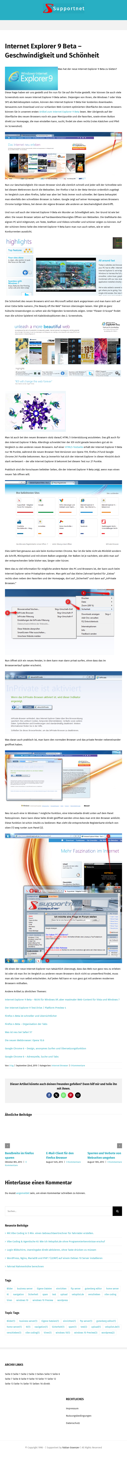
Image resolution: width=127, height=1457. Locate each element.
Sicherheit (33, 1294)
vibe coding (110, 1294)
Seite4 (40, 1374)
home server (112, 1288)
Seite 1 (16, 1374)
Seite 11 (42, 1378)
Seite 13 (9, 1383)
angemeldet (22, 1193)
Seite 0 (8, 1374)
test (54, 1294)
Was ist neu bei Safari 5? (18, 1032)
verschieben (94, 1294)
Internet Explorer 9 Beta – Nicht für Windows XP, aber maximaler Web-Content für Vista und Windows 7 (62, 999)
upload (63, 1294)
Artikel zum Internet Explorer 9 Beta (59, 111)
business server (25, 1288)
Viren (9, 1300)
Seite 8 (16, 1378)
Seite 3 (32, 1374)
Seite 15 (27, 1383)
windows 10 (22, 1300)
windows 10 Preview (43, 1300)
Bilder (10, 1288)
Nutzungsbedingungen (78, 1415)
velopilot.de (78, 1294)
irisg (11, 1065)
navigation (18, 1294)
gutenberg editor (93, 1288)
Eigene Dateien (44, 1288)
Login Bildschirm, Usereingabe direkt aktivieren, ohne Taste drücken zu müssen (51, 1249)
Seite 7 (8, 1378)
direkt (46, 1383)
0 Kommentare (78, 1065)
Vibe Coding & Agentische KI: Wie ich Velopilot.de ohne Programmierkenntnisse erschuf (56, 1241)
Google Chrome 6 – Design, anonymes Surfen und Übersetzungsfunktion (45, 1048)
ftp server (76, 1288)
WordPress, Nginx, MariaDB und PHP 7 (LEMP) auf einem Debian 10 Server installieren (55, 1258)
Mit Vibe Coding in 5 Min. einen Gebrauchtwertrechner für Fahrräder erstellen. (50, 1233)
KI (8, 1294)
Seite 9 (24, 1378)
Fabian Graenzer (70, 1447)
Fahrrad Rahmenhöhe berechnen (25, 1266)
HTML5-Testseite (74, 447)
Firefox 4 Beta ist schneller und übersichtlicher (31, 1015)
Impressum (72, 1408)
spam (45, 1294)
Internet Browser (60, 1065)
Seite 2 (24, 1374)
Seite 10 (33, 1378)
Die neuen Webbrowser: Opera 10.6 (24, 1040)
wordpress (62, 1300)
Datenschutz (73, 1423)
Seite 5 (48, 1374)
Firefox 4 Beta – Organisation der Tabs (26, 1024)
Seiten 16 (38, 1383)
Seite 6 (56, 1374)
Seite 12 (51, 1378)
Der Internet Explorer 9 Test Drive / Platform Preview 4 (35, 1007)
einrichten (61, 1288)
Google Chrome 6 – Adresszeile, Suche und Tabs (32, 1056)
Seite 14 (18, 1383)
